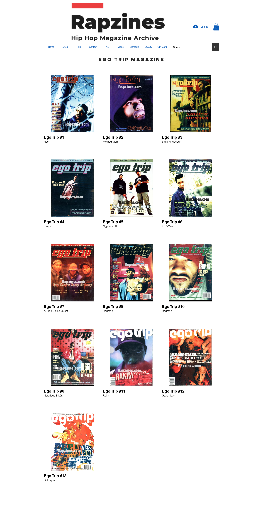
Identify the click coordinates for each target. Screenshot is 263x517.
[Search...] (215, 47)
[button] (216, 26)
